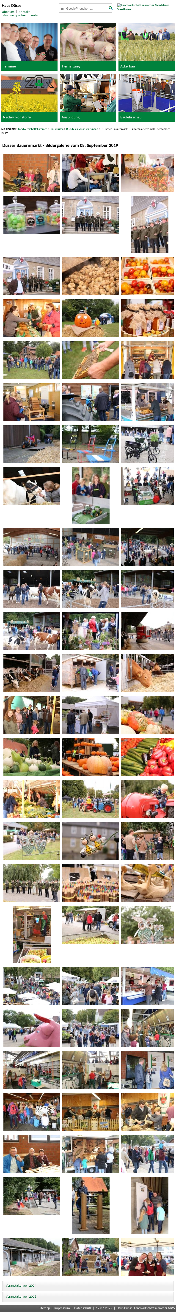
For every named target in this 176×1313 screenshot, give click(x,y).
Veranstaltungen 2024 (21, 1286)
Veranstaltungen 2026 (21, 1297)
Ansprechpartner (15, 15)
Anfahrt (36, 15)
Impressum (62, 1308)
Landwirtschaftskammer (32, 129)
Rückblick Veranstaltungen (82, 129)
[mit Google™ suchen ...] (109, 8)
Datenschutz (82, 1308)
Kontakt (24, 12)
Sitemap (44, 1308)
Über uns (8, 12)
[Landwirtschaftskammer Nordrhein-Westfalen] (146, 9)
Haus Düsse (56, 129)
